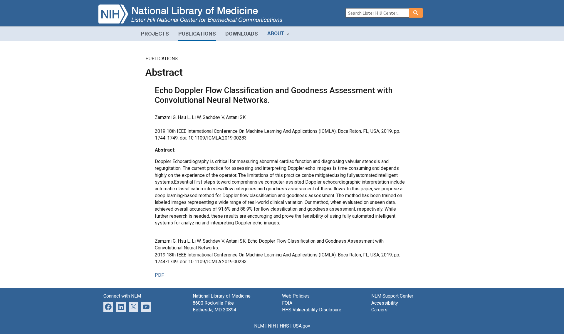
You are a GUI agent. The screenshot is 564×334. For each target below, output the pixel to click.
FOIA (287, 303)
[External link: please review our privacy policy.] (121, 306)
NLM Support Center (392, 296)
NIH (272, 326)
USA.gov (301, 326)
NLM (259, 326)
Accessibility (384, 303)
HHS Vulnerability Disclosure (311, 310)
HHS (284, 326)
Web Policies (296, 296)
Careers (379, 310)
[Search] (416, 13)
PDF (159, 275)
